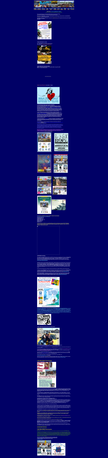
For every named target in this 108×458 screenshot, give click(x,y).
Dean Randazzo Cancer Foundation (56, 107)
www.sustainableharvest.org (45, 352)
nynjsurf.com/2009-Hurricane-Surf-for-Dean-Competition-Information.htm (53, 122)
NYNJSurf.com (47, 118)
